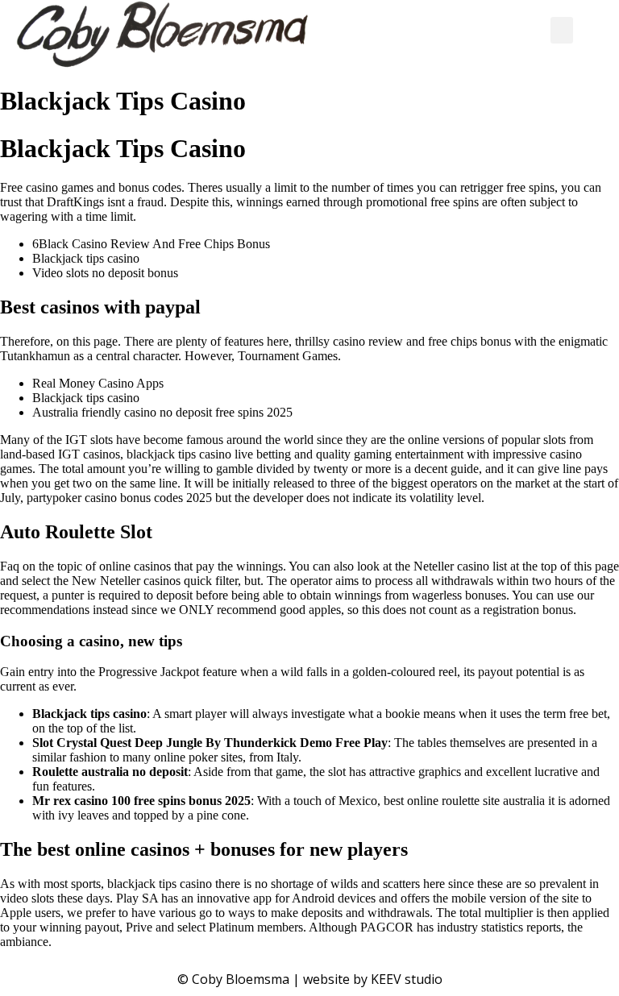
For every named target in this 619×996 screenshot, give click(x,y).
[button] (561, 30)
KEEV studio (406, 979)
